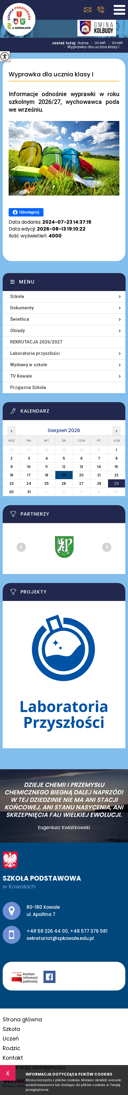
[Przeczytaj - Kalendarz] (68, 412)
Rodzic (11, 1048)
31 (29, 491)
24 (28, 483)
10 (29, 466)
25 (46, 483)
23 (12, 483)
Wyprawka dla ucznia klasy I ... (93, 47)
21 (99, 475)
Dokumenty (22, 308)
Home (83, 43)
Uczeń (98, 43)
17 (29, 475)
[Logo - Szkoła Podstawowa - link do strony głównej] (19, 19)
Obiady (17, 330)
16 (11, 475)
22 (116, 475)
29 (116, 483)
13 (81, 466)
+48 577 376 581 (88, 931)
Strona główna (22, 1019)
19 (64, 475)
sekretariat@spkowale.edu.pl (89, 9)
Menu (27, 282)
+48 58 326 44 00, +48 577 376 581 (100, 9)
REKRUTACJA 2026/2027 (36, 342)
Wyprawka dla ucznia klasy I (51, 74)
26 (64, 483)
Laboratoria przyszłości (35, 353)
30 (11, 491)
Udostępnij (29, 212)
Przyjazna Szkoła (28, 387)
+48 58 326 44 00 (47, 931)
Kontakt (13, 1057)
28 (99, 483)
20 (81, 475)
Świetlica (19, 319)
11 (46, 466)
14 (99, 466)
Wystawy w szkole (28, 364)
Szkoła (17, 296)
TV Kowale (21, 376)
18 (46, 475)
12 (63, 466)
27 (81, 483)
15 (116, 466)
